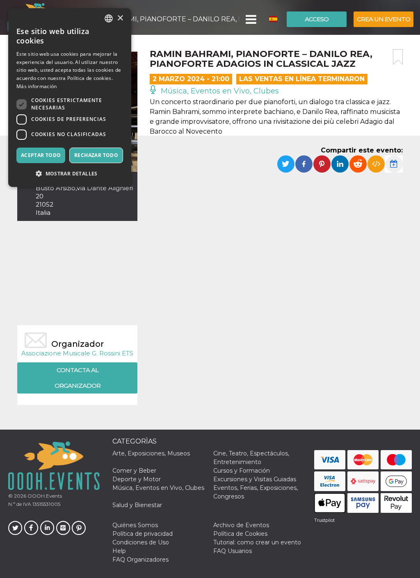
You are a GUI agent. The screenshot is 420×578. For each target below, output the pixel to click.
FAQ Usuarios (232, 551)
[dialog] (69, 97)
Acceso (317, 19)
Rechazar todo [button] (96, 155)
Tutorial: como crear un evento (257, 542)
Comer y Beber (134, 470)
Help (119, 551)
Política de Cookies (240, 533)
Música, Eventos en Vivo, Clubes (219, 91)
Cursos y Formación (241, 470)
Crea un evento (383, 19)
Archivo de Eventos (241, 525)
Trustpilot (324, 520)
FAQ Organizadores (140, 559)
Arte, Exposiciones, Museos (151, 453)
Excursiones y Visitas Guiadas (254, 479)
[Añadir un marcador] (398, 57)
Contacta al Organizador (77, 377)
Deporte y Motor (136, 479)
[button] (250, 19)
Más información (36, 86)
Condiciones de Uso (140, 542)
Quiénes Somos (135, 525)
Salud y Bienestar (137, 505)
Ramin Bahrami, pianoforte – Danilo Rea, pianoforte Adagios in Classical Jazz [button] (159, 19)
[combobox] (109, 18)
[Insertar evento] (376, 164)
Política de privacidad (142, 533)
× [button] (120, 18)
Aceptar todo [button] (41, 155)
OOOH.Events (44, 496)
